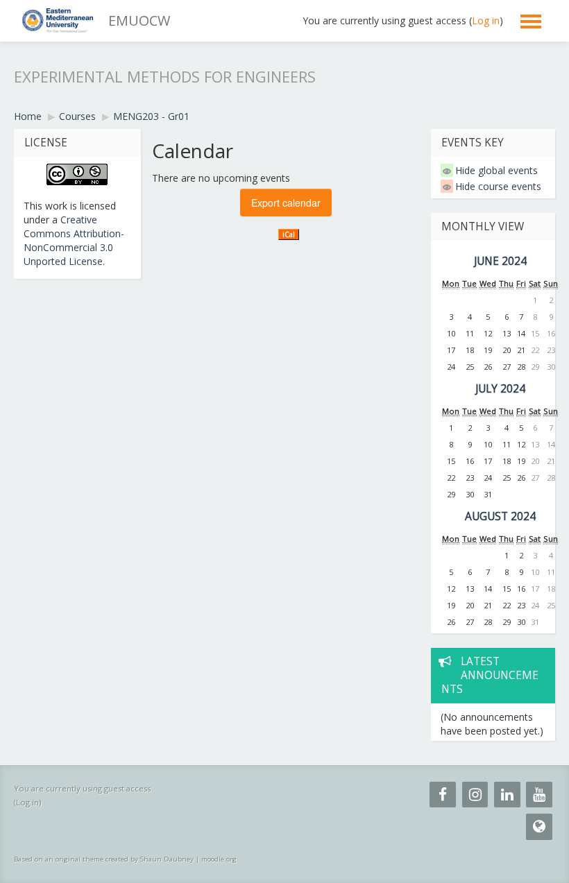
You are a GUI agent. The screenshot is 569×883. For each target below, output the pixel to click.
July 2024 (500, 389)
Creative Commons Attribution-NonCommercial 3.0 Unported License (74, 240)
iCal (288, 234)
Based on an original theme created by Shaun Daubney (104, 859)
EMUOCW (139, 20)
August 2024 (500, 516)
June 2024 (500, 261)
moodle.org (219, 859)
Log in (486, 20)
